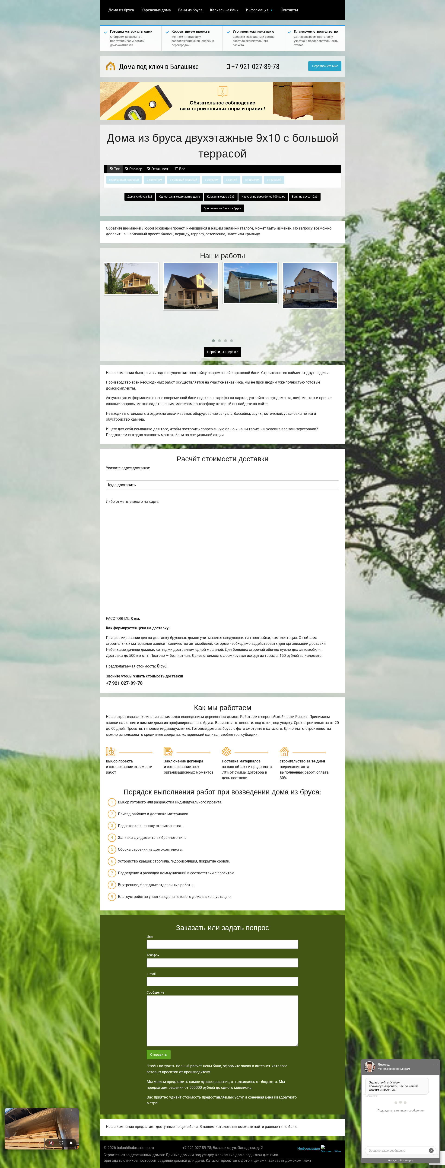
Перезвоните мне (325, 66)
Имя (150, 936)
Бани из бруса (190, 10)
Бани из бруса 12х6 (305, 196)
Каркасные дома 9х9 (221, 196)
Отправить (158, 1055)
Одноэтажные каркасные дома (179, 196)
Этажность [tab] (160, 169)
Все (181, 169)
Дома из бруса (121, 10)
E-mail (151, 974)
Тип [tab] (116, 169)
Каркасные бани (224, 10)
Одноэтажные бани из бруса (222, 208)
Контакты (289, 10)
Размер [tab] (135, 169)
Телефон (153, 955)
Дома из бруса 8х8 (139, 196)
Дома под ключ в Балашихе (158, 67)
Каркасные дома (156, 10)
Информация (257, 10)
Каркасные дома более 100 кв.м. (263, 196)
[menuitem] (121, 10)
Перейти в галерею (222, 352)
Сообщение (155, 992)
